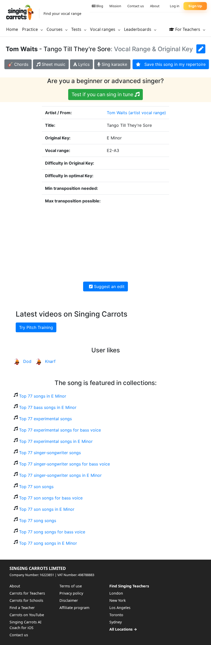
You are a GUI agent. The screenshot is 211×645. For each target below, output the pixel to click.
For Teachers (187, 29)
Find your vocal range (62, 13)
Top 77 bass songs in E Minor (47, 407)
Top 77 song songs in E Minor (48, 543)
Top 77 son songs (36, 486)
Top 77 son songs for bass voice (51, 497)
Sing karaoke (113, 64)
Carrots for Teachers (27, 593)
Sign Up (195, 6)
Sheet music (52, 64)
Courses (55, 29)
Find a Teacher (22, 607)
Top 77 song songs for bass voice (52, 531)
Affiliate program (74, 607)
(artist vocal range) (147, 112)
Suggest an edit (109, 286)
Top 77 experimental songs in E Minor (56, 441)
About (155, 6)
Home (12, 29)
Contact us (135, 6)
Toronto (116, 614)
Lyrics (83, 64)
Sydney (115, 622)
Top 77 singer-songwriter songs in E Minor (60, 475)
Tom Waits (117, 112)
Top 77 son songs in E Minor (46, 509)
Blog (99, 6)
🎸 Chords (18, 64)
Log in (174, 6)
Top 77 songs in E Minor (42, 396)
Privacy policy (71, 593)
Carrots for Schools (26, 600)
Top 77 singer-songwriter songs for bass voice (64, 464)
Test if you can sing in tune (103, 94)
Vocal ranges (103, 29)
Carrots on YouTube (27, 614)
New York (117, 600)
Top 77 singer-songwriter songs (50, 452)
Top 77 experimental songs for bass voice (60, 430)
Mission (115, 6)
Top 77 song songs (37, 520)
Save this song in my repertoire (173, 64)
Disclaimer (68, 600)
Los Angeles (119, 607)
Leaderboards (138, 29)
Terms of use (70, 586)
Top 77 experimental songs (45, 418)
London (116, 593)
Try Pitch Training (36, 327)
